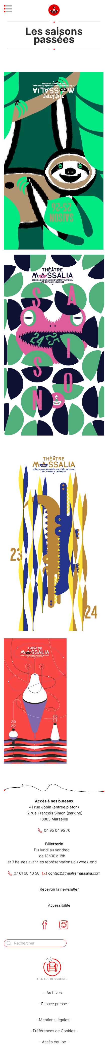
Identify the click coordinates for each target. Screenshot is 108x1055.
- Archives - (54, 992)
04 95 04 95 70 (57, 830)
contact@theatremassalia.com (74, 873)
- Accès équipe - (54, 1041)
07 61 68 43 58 (26, 873)
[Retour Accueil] (54, 10)
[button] (14, 10)
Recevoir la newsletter (59, 889)
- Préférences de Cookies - (54, 1030)
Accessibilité (59, 905)
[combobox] (35, 943)
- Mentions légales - (54, 1019)
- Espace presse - (54, 1003)
